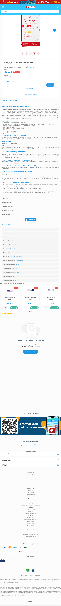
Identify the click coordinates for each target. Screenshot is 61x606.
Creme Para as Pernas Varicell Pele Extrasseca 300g (18, 160)
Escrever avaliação (30, 352)
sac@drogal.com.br (56, 587)
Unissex (9, 233)
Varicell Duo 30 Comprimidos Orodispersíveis (16, 182)
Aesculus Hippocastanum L (17, 256)
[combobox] (30, 11)
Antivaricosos (16, 272)
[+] (7, 308)
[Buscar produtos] (57, 11)
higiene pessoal (54, 579)
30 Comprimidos (13, 244)
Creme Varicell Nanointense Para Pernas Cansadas (17, 171)
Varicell (8, 229)
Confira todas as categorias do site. (10, 582)
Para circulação (19, 260)
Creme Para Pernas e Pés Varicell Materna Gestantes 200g (20, 165)
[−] (3, 308)
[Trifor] (30, 2)
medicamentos (30, 579)
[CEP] (30, 83)
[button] (3, 7)
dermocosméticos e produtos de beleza (42, 579)
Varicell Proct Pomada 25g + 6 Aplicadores (15, 187)
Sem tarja (12, 240)
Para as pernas (14, 252)
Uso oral (17, 264)
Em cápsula (14, 268)
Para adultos (13, 248)
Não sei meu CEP (30, 88)
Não (13, 276)
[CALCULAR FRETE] (50, 85)
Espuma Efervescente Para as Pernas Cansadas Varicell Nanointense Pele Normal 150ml (28, 177)
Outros (15, 280)
